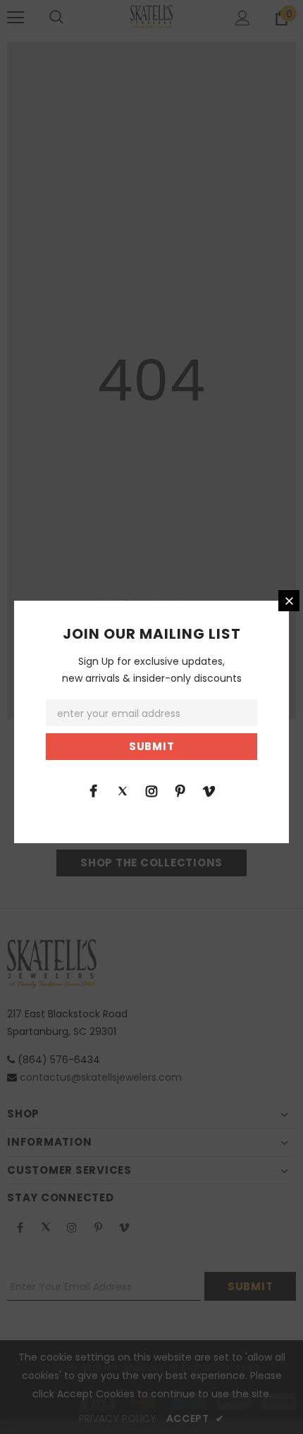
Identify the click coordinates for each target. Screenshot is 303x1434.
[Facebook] (93, 790)
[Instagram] (151, 790)
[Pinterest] (180, 790)
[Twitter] (122, 790)
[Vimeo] (209, 790)
